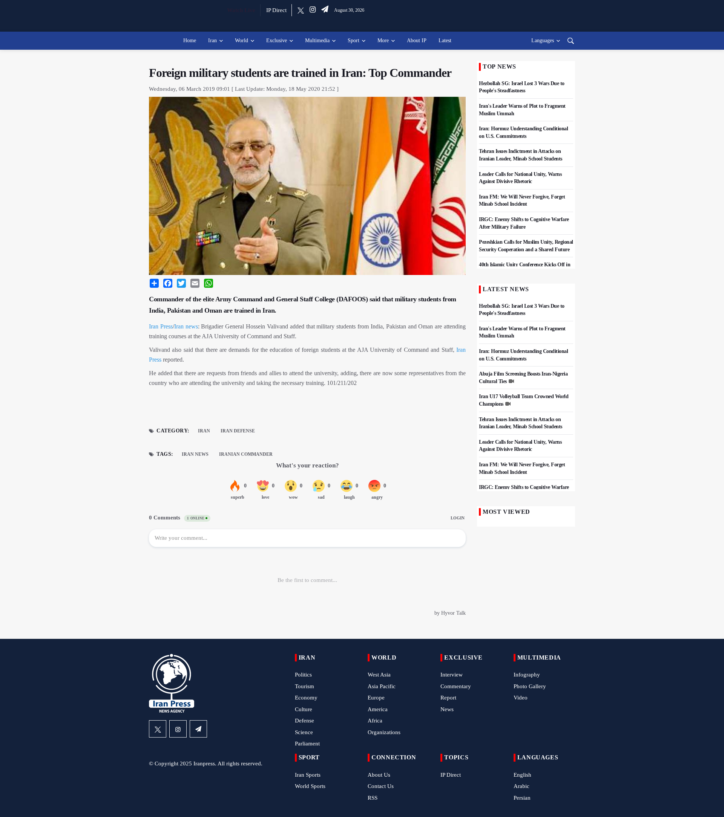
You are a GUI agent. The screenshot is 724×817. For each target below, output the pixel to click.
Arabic (521, 786)
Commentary (455, 686)
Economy (306, 698)
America (378, 709)
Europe (376, 698)
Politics (303, 675)
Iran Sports (308, 775)
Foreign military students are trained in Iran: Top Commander (300, 72)
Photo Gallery (530, 686)
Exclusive (276, 40)
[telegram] (324, 10)
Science (304, 732)
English (522, 775)
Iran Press (161, 326)
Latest (445, 40)
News (447, 709)
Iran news (186, 326)
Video (521, 698)
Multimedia (317, 40)
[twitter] (301, 10)
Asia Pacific (382, 686)
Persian (522, 798)
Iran (212, 40)
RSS (372, 798)
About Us (379, 775)
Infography (527, 675)
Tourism (304, 686)
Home (189, 40)
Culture (303, 709)
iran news (195, 454)
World (241, 40)
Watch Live (241, 10)
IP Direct (276, 10)
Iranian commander (246, 454)
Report (448, 698)
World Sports (310, 786)
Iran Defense (238, 431)
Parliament (307, 744)
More (383, 40)
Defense (304, 721)
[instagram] (313, 10)
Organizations (384, 732)
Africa (375, 721)
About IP (416, 40)
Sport (353, 40)
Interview (451, 675)
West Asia (379, 675)
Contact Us (381, 786)
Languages (542, 40)
